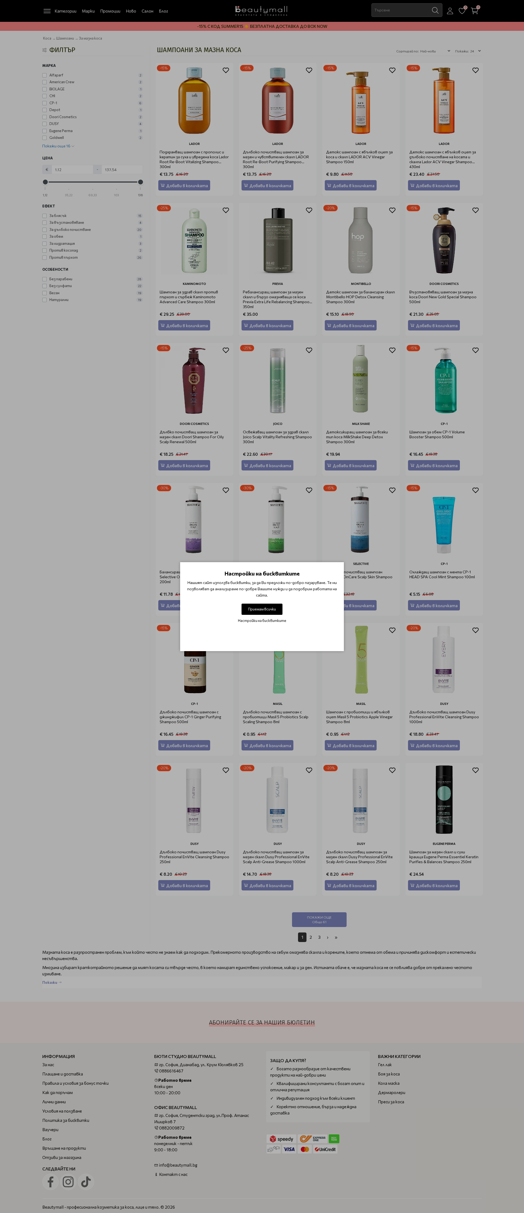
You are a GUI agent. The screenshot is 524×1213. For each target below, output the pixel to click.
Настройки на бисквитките (262, 620)
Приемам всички (262, 609)
